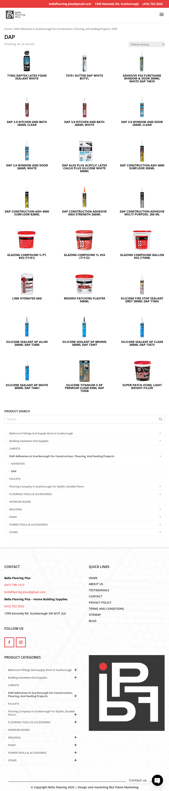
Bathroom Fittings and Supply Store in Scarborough (41, 433)
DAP (13, 471)
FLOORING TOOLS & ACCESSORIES (30, 494)
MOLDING (15, 509)
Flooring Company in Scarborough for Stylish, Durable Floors (46, 486)
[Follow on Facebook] (9, 642)
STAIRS (13, 532)
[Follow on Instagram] (21, 642)
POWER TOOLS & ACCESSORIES (28, 524)
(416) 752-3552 (152, 4)
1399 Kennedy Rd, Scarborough (117, 4)
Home (8, 29)
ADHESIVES (18, 463)
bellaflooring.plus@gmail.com (70, 4)
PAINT (13, 517)
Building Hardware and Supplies (28, 441)
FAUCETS (14, 479)
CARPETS (14, 448)
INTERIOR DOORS (20, 502)
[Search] (160, 419)
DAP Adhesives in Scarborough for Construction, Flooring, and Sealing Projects (62, 29)
